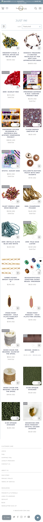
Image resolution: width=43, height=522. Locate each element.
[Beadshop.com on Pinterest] (25, 517)
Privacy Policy (7, 478)
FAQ (3, 454)
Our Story (5, 475)
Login (4, 451)
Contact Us (6, 464)
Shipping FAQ (6, 457)
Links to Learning (8, 496)
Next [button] (40, 2)
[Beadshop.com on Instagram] (21, 517)
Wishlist (5, 499)
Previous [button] (4, 2)
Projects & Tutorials (10, 493)
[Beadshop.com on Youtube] (29, 517)
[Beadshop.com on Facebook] (18, 517)
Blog (3, 502)
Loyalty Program (8, 460)
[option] (22, 2)
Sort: (20, 26)
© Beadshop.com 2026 (21, 510)
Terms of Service (8, 481)
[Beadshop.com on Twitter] (14, 517)
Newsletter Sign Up (9, 506)
